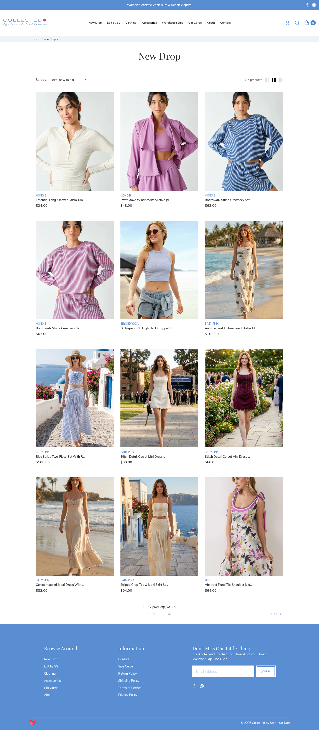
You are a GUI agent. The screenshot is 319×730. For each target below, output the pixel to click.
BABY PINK (212, 323)
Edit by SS (51, 666)
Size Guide (125, 666)
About (48, 695)
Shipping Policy (128, 681)
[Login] (287, 22)
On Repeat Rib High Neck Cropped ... (146, 328)
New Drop (51, 659)
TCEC (208, 580)
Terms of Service (129, 688)
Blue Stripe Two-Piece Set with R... (60, 457)
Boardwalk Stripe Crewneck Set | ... (229, 200)
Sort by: (41, 80)
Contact (123, 659)
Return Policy (127, 673)
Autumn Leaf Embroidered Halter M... (231, 328)
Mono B (41, 195)
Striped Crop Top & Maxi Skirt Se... (144, 585)
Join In (265, 671)
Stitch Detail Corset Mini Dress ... (142, 457)
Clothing (50, 673)
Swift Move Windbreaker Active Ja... (145, 200)
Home (36, 39)
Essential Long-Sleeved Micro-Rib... (60, 200)
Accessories (52, 681)
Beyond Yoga (129, 323)
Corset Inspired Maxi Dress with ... (60, 585)
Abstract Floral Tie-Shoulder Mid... (228, 585)
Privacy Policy (127, 695)
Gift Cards (51, 688)
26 (169, 614)
